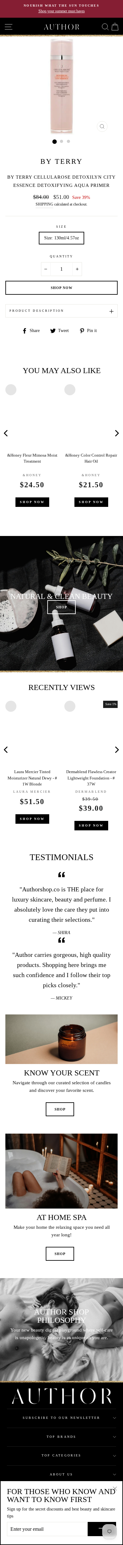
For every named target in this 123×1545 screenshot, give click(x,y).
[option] (61, 9)
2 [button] (62, 142)
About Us (61, 1474)
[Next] (117, 433)
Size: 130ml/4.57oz (61, 238)
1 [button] (54, 141)
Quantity (61, 256)
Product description (36, 310)
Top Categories (61, 1455)
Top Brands (61, 1436)
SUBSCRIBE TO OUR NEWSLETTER (62, 1417)
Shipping (44, 204)
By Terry (61, 161)
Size (61, 226)
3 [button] (69, 142)
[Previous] (61, 433)
